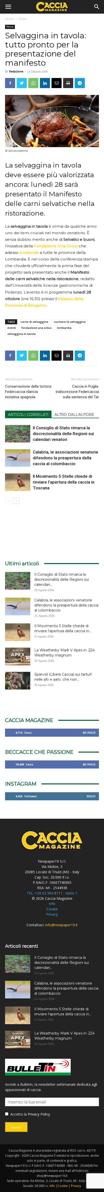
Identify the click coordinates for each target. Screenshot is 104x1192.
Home (9, 19)
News (23, 19)
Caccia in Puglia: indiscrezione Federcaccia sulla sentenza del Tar (77, 391)
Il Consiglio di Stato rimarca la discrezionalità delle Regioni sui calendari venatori (63, 433)
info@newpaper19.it (61, 924)
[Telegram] (80, 83)
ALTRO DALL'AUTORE (74, 414)
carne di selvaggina (34, 322)
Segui (91, 796)
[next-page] (16, 501)
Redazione (16, 71)
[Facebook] (10, 83)
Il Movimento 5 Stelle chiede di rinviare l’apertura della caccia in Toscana (63, 482)
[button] (8, 7)
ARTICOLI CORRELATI (28, 414)
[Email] (56, 83)
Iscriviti (16, 1127)
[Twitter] (22, 83)
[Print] (68, 83)
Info (52, 903)
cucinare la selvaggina (70, 322)
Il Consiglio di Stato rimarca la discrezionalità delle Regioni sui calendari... (61, 579)
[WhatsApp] (33, 83)
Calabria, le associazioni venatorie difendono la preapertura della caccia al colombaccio (65, 457)
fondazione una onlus (36, 328)
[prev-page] (8, 501)
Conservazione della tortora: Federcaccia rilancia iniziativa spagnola (28, 391)
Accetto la (18, 1114)
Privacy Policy (39, 1114)
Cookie (52, 909)
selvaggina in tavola (21, 334)
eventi (11, 328)
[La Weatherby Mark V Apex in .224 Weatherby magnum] (17, 656)
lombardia (64, 328)
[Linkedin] (45, 83)
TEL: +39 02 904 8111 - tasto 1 (52, 893)
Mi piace (89, 732)
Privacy (52, 914)
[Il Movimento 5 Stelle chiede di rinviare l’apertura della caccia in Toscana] (17, 482)
